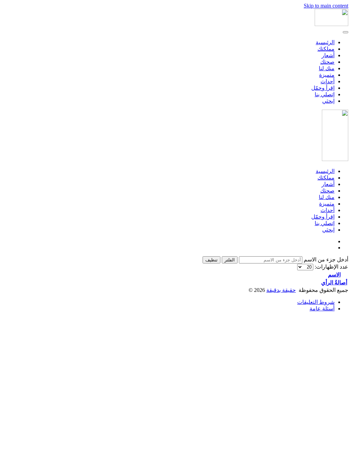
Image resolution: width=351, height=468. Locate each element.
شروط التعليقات (316, 302)
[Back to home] (331, 24)
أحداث (327, 81)
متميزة (327, 75)
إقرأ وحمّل (323, 88)
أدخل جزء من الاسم (325, 259)
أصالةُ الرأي (334, 282)
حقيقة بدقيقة (281, 290)
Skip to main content (326, 6)
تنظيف (211, 259)
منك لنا (327, 68)
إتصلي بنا (325, 94)
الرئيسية (325, 42)
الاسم (334, 275)
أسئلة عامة (322, 308)
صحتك (327, 62)
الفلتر (230, 259)
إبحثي (328, 101)
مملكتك (326, 49)
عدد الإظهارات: (330, 267)
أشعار (328, 55)
